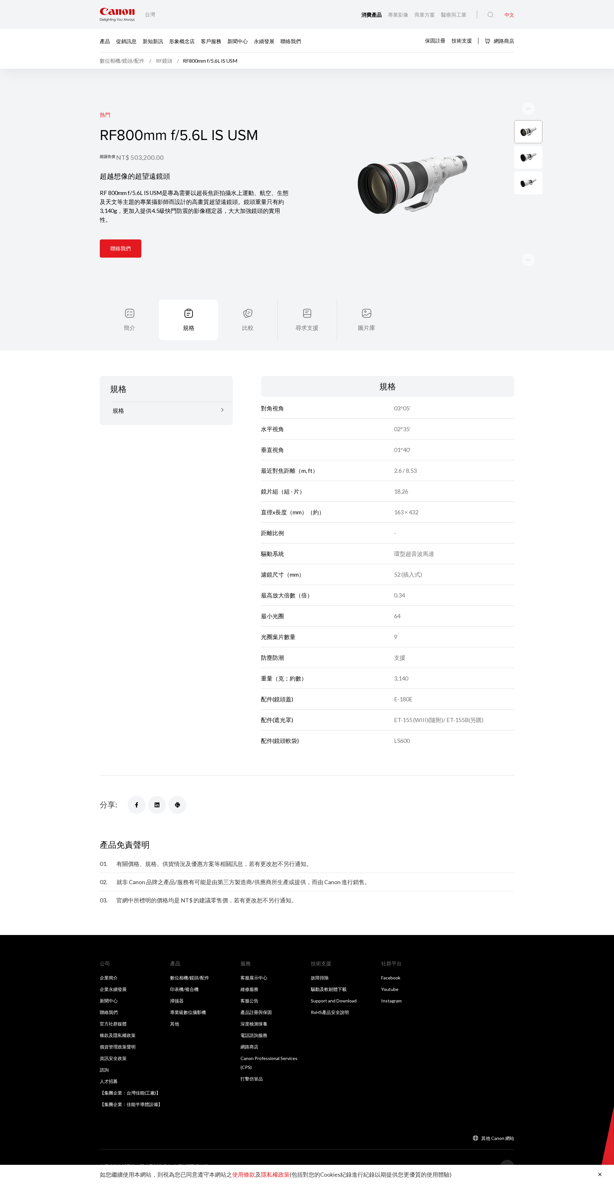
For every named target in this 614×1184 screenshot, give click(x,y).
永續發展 (264, 41)
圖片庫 (366, 327)
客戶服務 (211, 41)
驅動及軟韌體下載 (329, 989)
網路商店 (503, 41)
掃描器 (177, 1000)
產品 (105, 41)
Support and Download (334, 1000)
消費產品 (372, 15)
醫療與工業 (454, 15)
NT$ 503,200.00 (140, 157)
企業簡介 (109, 977)
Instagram (391, 1000)
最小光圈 (272, 615)
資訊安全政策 (113, 1058)
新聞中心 (237, 41)
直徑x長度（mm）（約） (293, 512)
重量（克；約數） (284, 678)
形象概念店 (182, 41)
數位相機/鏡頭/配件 (189, 977)
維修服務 (249, 989)
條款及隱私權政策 (118, 1035)
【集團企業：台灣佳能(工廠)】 (130, 1092)
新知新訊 (153, 41)
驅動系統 (272, 553)
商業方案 (425, 15)
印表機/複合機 (184, 989)
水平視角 (272, 428)
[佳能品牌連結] (117, 14)
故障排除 (320, 977)
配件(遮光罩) (277, 719)
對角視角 (272, 408)
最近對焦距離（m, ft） (289, 470)
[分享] (137, 805)
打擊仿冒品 (251, 1078)
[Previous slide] (528, 259)
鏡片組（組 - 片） (283, 491)
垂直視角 (272, 449)
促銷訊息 (126, 41)
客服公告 (249, 1000)
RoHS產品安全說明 (330, 1012)
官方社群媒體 (113, 1023)
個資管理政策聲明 (118, 1046)
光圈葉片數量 (278, 636)
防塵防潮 (272, 657)
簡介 (129, 327)
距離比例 (272, 532)
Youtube (389, 989)
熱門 (105, 115)
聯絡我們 (290, 41)
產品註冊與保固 (256, 1012)
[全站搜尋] (490, 15)
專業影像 (398, 15)
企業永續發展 (113, 989)
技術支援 (462, 40)
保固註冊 (435, 40)
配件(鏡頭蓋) (277, 699)
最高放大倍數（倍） (287, 595)
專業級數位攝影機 (188, 1012)
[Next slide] (528, 108)
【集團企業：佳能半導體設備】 (131, 1104)
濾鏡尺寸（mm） (282, 574)
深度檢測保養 (253, 1023)
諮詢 (104, 1069)
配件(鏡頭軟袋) (280, 740)
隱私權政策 (275, 1174)
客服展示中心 (253, 977)
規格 (188, 327)
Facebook (390, 977)
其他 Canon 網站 (497, 1138)
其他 (174, 1023)
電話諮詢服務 (253, 1035)
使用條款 (243, 1174)
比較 (248, 327)
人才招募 (109, 1081)
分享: (108, 804)
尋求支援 (307, 327)
